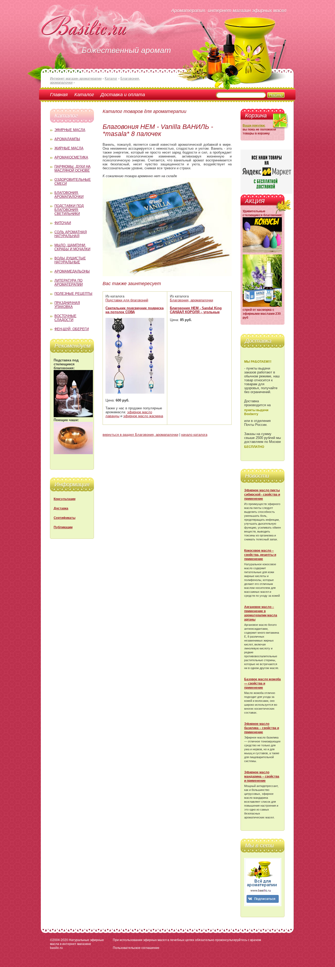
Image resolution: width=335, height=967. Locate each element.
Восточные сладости (65, 318)
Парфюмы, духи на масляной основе (72, 168)
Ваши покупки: (254, 125)
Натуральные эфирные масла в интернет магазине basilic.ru (77, 944)
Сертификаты (64, 518)
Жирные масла (68, 148)
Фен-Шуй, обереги (71, 329)
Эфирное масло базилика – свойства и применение (261, 728)
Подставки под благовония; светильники (69, 210)
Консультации (64, 499)
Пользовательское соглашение (136, 948)
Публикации (63, 527)
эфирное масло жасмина (143, 416)
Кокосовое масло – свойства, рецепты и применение (260, 555)
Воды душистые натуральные (70, 260)
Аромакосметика (71, 157)
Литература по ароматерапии (68, 282)
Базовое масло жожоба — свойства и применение (262, 683)
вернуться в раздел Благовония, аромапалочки (140, 435)
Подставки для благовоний (126, 300)
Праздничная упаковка (67, 305)
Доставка (61, 508)
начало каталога (194, 435)
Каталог (84, 94)
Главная (59, 94)
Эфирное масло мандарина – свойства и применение (261, 776)
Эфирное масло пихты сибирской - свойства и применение (262, 494)
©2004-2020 (59, 940)
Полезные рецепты (73, 294)
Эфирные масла (69, 130)
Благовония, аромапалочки (68, 195)
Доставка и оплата (122, 94)
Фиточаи (62, 223)
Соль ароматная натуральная (70, 234)
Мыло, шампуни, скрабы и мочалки (72, 247)
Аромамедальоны (72, 271)
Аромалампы (67, 139)
